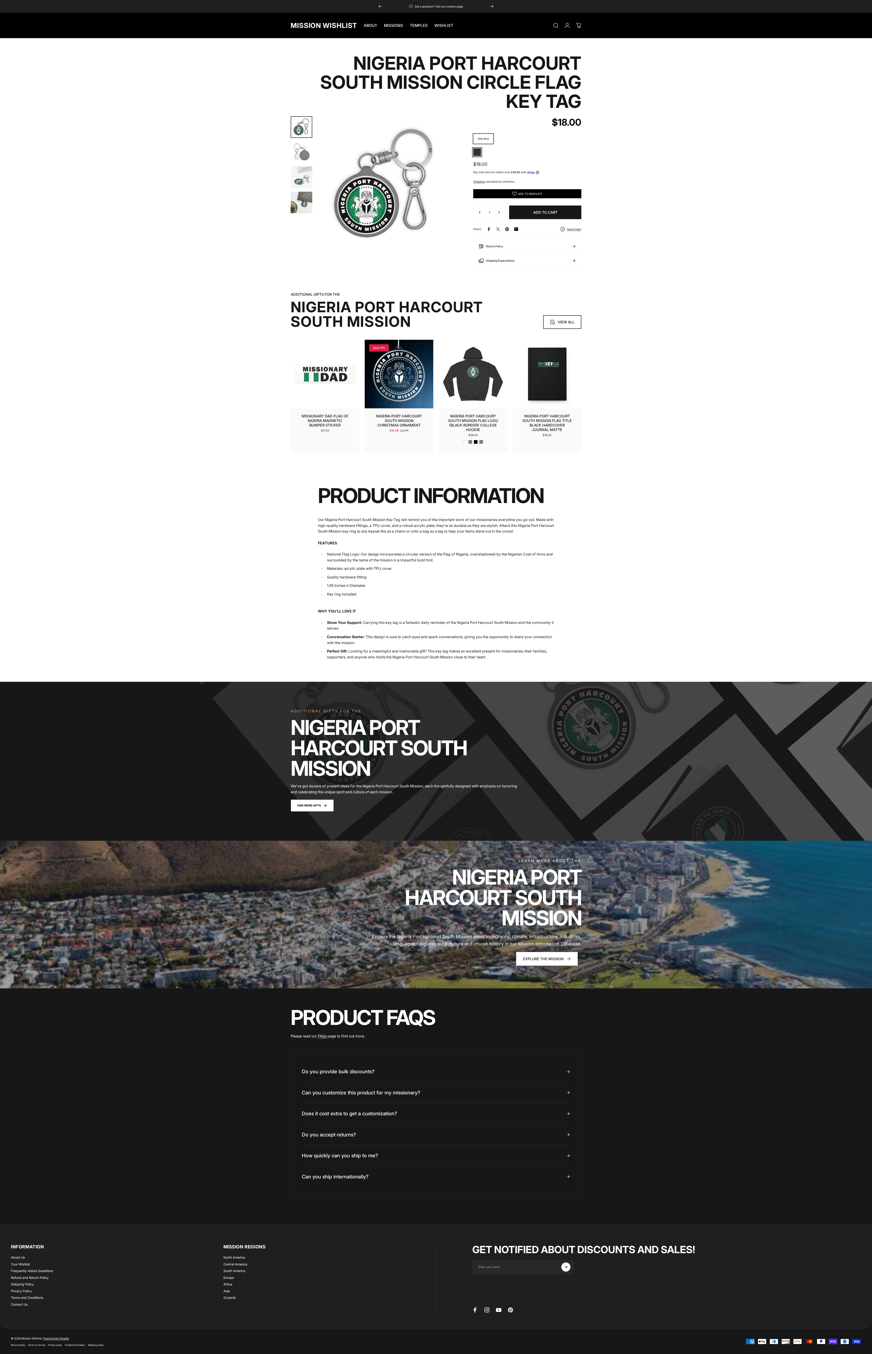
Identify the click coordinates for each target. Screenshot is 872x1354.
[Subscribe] (565, 1267)
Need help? (574, 229)
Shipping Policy (22, 1284)
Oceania (229, 1297)
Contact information (75, 1345)
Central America (235, 1264)
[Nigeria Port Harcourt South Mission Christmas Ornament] (399, 374)
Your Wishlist (20, 1264)
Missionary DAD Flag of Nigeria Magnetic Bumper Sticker (325, 420)
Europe (228, 1278)
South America (234, 1271)
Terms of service (36, 1345)
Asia (226, 1291)
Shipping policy (96, 1345)
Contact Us (19, 1304)
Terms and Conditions (27, 1297)
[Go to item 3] (301, 177)
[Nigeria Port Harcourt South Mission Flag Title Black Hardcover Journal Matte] (547, 374)
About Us (18, 1257)
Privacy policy (55, 1345)
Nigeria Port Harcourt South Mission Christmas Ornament (399, 420)
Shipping (478, 181)
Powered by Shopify (56, 1338)
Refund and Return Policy (30, 1278)
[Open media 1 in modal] (384, 184)
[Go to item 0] (301, 127)
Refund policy (18, 1345)
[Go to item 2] (301, 152)
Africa (227, 1284)
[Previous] (380, 6)
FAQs (322, 1036)
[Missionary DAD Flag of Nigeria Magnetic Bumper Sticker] (325, 374)
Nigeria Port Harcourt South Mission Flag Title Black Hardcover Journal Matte (547, 423)
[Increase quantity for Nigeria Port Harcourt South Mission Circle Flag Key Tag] (500, 212)
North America (234, 1257)
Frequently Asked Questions (32, 1271)
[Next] (492, 6)
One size (483, 138)
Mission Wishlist (324, 25)
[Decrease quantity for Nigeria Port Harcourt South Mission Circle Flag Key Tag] (478, 212)
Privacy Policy (21, 1291)
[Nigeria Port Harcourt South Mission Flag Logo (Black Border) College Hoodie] (473, 374)
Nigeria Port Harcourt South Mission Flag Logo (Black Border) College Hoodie (473, 423)
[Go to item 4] (301, 202)
